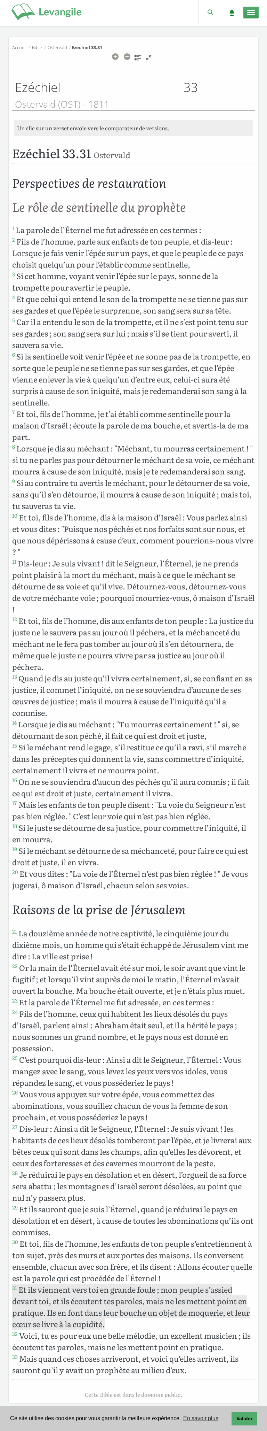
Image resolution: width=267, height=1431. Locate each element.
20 (15, 872)
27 (15, 1127)
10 (14, 515)
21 (14, 931)
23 (15, 1000)
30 (15, 1242)
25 (15, 1058)
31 (14, 1288)
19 (14, 849)
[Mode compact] (149, 60)
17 (14, 803)
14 (14, 722)
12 (14, 619)
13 (14, 676)
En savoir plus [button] (200, 1418)
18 (14, 826)
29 (15, 1207)
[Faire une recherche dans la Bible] (210, 12)
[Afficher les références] (138, 60)
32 (15, 1334)
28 (15, 1173)
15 (14, 745)
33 (15, 1357)
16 (14, 780)
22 (15, 966)
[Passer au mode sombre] (231, 12)
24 (15, 1012)
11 (14, 561)
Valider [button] (244, 1418)
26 (15, 1092)
